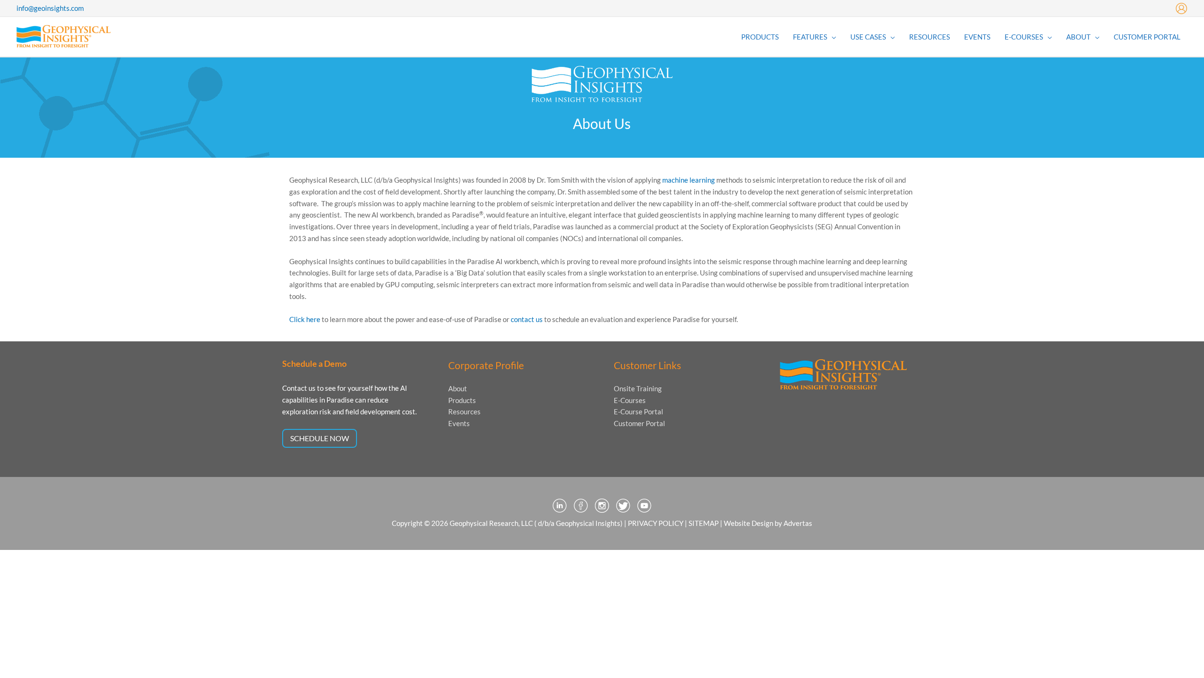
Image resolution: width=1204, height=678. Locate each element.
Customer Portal (639, 423)
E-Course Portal (638, 411)
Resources (464, 411)
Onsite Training (638, 388)
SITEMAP (704, 523)
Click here (304, 319)
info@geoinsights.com (50, 8)
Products (462, 400)
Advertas (798, 523)
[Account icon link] (1181, 8)
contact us (527, 319)
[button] (831, 37)
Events (459, 423)
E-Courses (630, 400)
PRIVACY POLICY (655, 523)
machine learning (688, 180)
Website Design (748, 523)
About (457, 388)
